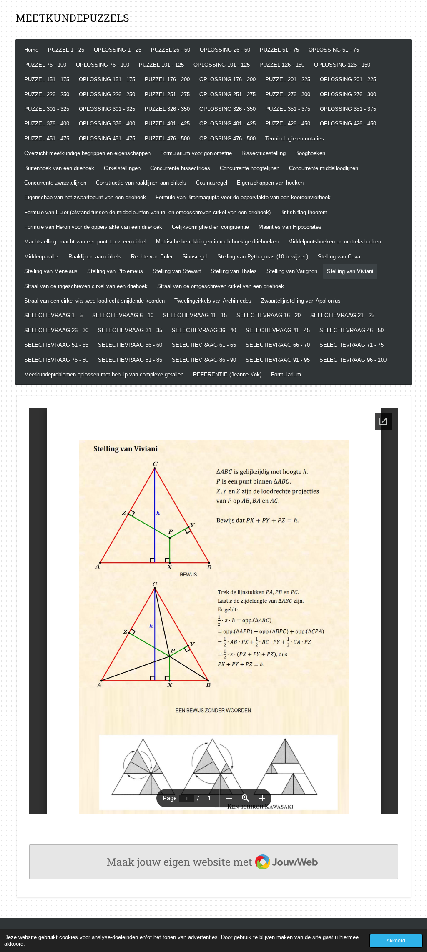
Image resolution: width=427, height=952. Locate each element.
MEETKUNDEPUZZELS (72, 18)
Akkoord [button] (396, 940)
